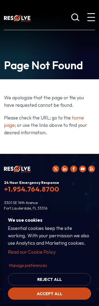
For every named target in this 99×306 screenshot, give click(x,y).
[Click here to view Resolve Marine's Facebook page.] (73, 168)
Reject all (49, 279)
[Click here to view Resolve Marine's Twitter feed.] (55, 168)
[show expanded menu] (91, 18)
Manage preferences (28, 265)
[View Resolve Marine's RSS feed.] (91, 168)
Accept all (49, 293)
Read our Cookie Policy (32, 252)
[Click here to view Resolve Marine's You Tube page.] (82, 168)
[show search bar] (75, 18)
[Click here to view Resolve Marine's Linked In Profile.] (64, 168)
